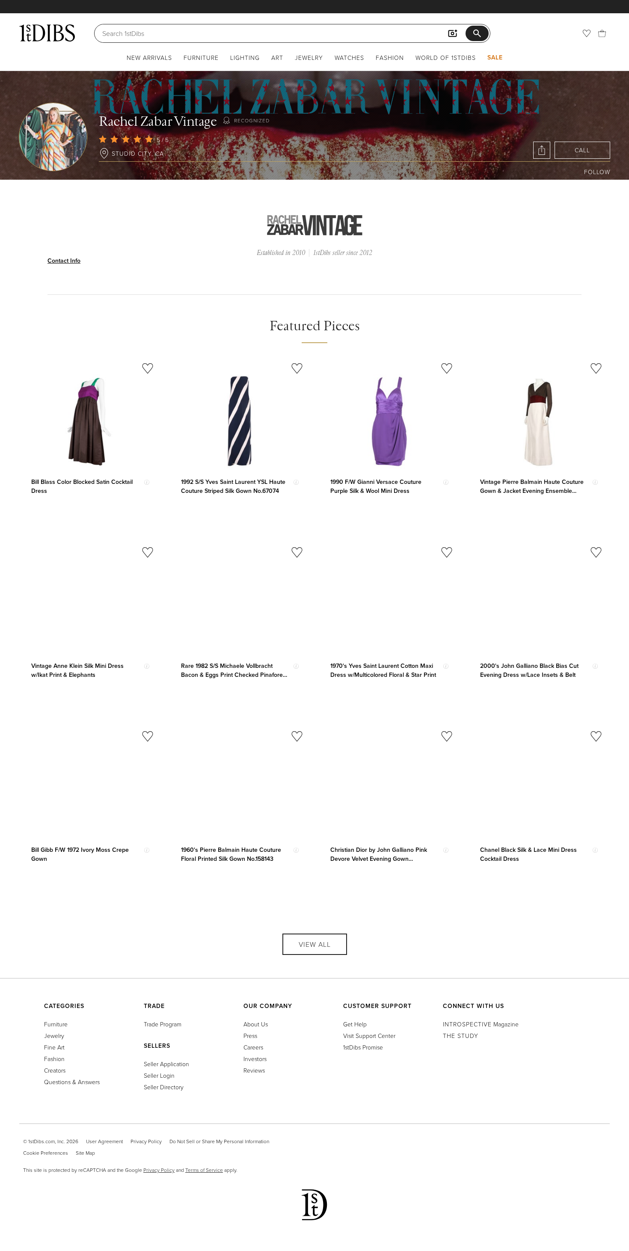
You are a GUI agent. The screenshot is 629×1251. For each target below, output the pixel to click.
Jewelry (309, 57)
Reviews (254, 1070)
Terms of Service (204, 1170)
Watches (349, 57)
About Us (255, 1024)
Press (250, 1036)
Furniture (201, 57)
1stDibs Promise (363, 1047)
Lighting (245, 57)
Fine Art (54, 1047)
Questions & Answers (72, 1082)
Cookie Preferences (45, 1152)
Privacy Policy (146, 1141)
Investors (255, 1059)
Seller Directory (164, 1087)
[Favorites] (586, 33)
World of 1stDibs (445, 57)
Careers (253, 1047)
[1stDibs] (47, 33)
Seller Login (159, 1075)
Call (582, 150)
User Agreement (104, 1141)
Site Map (85, 1152)
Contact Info (63, 261)
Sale (495, 57)
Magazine (481, 1024)
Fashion (390, 57)
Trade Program (162, 1024)
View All (315, 944)
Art (277, 57)
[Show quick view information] (146, 482)
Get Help (355, 1024)
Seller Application (166, 1064)
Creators (54, 1070)
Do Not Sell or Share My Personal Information (219, 1141)
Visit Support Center (369, 1036)
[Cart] (602, 33)
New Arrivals (149, 57)
